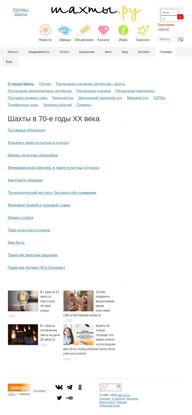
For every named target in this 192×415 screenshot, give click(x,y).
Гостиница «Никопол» (26, 130)
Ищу (125, 52)
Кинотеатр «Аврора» (25, 180)
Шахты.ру (124, 395)
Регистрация (166, 24)
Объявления (84, 40)
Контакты (132, 398)
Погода (45, 84)
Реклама (105, 398)
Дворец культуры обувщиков (33, 155)
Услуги (64, 52)
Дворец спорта (20, 217)
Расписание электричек (135, 91)
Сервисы (84, 105)
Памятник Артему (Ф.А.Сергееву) (36, 267)
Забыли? (163, 28)
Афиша (64, 40)
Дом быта (16, 242)
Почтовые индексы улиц (27, 98)
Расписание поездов (93, 91)
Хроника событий (57, 105)
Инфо (123, 40)
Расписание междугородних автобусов (40, 91)
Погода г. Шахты (21, 11)
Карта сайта (107, 402)
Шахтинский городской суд (100, 98)
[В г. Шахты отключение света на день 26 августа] (23, 344)
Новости (45, 40)
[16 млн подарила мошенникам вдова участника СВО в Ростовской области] (78, 310)
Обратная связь (110, 405)
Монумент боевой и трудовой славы (39, 205)
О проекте (118, 398)
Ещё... (10, 61)
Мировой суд (137, 98)
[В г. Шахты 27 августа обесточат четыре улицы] (23, 310)
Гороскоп (143, 40)
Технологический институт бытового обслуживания (52, 192)
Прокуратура (62, 98)
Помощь (121, 402)
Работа (13, 52)
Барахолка (86, 52)
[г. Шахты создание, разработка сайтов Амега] (20, 390)
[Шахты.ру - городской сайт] (95, 20)
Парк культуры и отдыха (29, 230)
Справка (166, 52)
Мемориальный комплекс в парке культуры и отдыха (53, 167)
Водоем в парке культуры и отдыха (38, 142)
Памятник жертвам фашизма (33, 255)
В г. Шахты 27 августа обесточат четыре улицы (49, 301)
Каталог (104, 40)
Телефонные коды (23, 105)
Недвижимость (39, 52)
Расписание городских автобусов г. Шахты (90, 84)
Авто (108, 52)
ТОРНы (159, 98)
